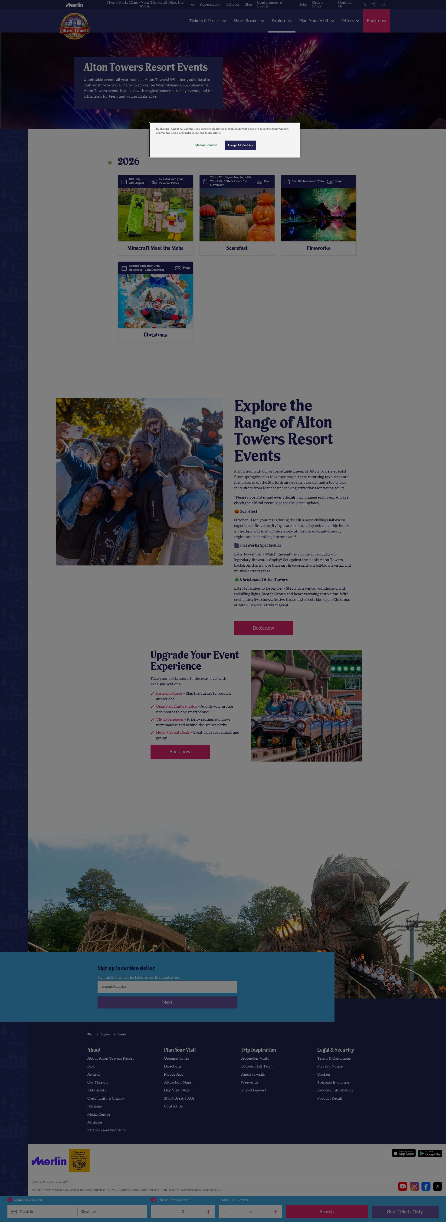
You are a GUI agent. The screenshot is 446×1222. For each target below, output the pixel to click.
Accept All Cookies (240, 145)
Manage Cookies (206, 145)
